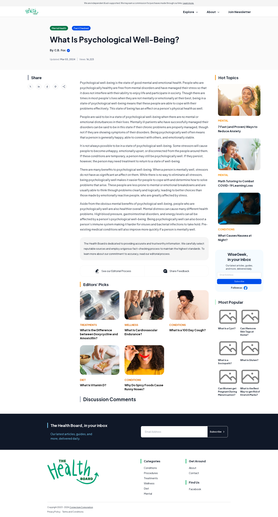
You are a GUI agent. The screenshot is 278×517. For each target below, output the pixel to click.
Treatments (88, 325)
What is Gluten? (249, 360)
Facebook (195, 489)
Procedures (151, 473)
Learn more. (188, 3)
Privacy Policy (53, 512)
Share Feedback (179, 271)
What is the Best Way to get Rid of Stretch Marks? (250, 391)
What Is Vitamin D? (93, 385)
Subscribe (239, 281)
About (192, 468)
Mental (223, 120)
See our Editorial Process (116, 271)
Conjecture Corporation (81, 507)
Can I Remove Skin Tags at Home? (248, 331)
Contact (194, 473)
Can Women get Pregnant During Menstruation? (227, 391)
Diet (83, 380)
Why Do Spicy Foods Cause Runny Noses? (144, 387)
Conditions (177, 325)
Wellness (131, 325)
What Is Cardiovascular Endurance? (141, 332)
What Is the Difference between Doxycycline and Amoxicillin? (99, 334)
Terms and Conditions (72, 512)
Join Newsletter (239, 12)
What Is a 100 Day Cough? (187, 330)
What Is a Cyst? (227, 328)
